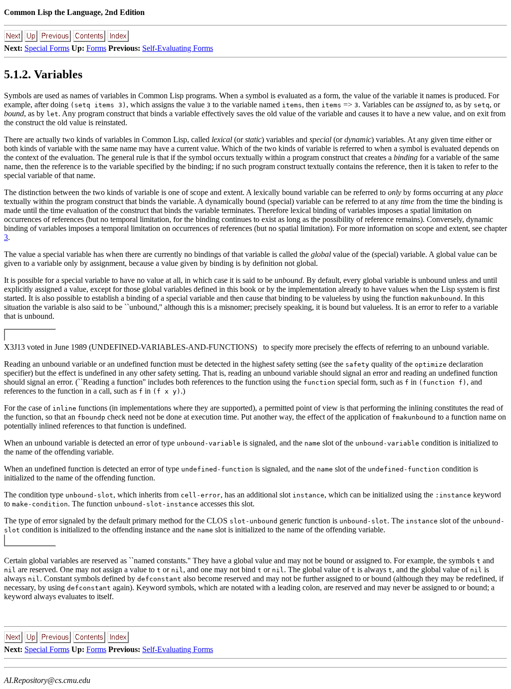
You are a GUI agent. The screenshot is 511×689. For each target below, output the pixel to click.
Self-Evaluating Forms (177, 48)
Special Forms (46, 48)
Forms (96, 48)
